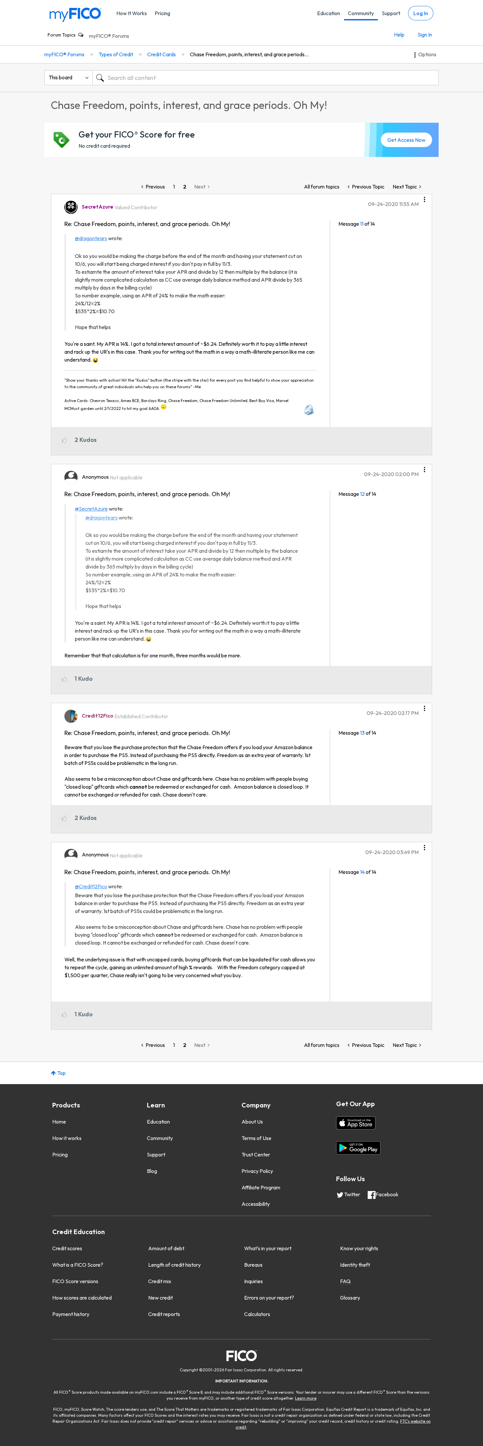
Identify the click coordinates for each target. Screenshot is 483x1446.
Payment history (70, 1314)
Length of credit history (174, 1264)
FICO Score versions (75, 1281)
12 (362, 494)
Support (391, 13)
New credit (160, 1297)
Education (328, 13)
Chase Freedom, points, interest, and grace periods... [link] (249, 54)
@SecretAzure (91, 508)
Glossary (350, 1297)
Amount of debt (166, 1248)
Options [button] (427, 54)
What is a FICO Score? (77, 1264)
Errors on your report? (269, 1297)
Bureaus (253, 1264)
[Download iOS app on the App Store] (356, 1123)
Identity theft (355, 1264)
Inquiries (253, 1281)
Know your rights (359, 1248)
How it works (66, 1138)
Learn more (305, 1398)
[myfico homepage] (75, 14)
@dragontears (91, 238)
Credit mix (159, 1281)
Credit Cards (161, 54)
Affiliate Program (261, 1187)
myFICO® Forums (109, 36)
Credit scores (67, 1248)
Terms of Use (256, 1138)
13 (362, 732)
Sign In (425, 34)
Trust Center (256, 1154)
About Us (252, 1121)
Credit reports (164, 1314)
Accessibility (256, 1204)
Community (361, 13)
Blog (152, 1171)
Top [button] (61, 1073)
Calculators (257, 1314)
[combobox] (265, 77)
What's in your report (267, 1248)
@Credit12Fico (91, 886)
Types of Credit (116, 54)
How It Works (131, 13)
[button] (424, 197)
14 (362, 872)
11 (361, 223)
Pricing (162, 13)
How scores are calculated (82, 1297)
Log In (420, 13)
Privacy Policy (257, 1171)
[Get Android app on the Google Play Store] (358, 1148)
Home (59, 1121)
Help (399, 34)
